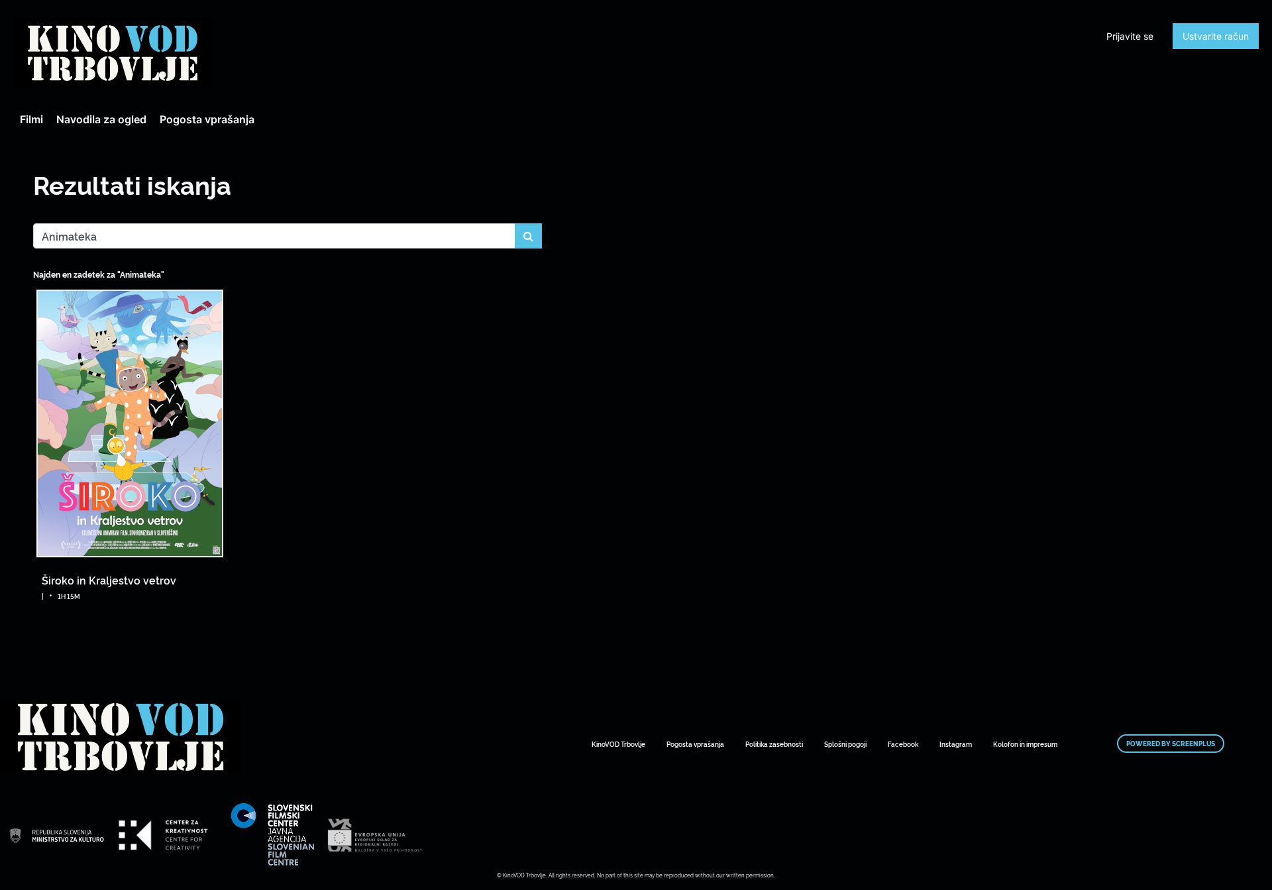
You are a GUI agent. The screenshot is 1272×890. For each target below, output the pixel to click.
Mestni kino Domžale (112, 53)
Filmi (31, 119)
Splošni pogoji (845, 744)
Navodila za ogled (101, 119)
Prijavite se (1129, 36)
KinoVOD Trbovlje (618, 744)
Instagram (955, 744)
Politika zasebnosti (774, 744)
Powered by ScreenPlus (1170, 743)
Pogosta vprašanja (207, 119)
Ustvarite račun (1216, 36)
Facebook (903, 744)
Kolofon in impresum (1025, 744)
